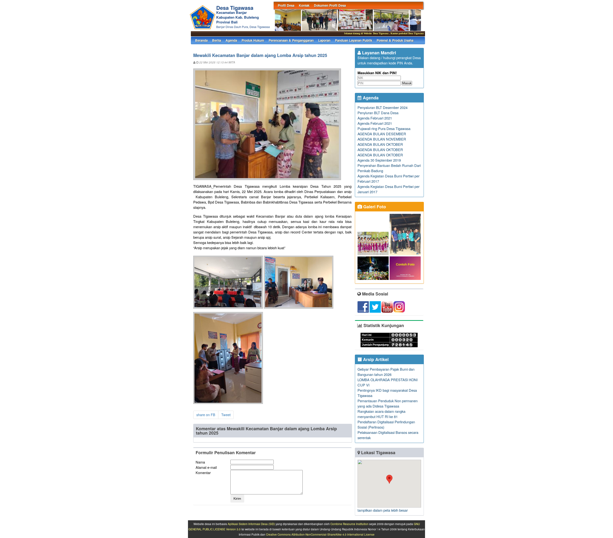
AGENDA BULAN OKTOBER (380, 144)
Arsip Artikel (375, 359)
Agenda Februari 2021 (375, 117)
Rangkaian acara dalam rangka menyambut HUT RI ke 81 (381, 414)
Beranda (201, 40)
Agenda (231, 40)
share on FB (205, 414)
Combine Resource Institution (349, 524)
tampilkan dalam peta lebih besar (383, 510)
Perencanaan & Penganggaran (291, 40)
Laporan (324, 40)
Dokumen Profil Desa (330, 5)
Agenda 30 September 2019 (379, 160)
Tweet (226, 414)
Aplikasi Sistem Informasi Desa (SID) (251, 524)
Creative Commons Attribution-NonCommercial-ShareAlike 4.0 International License (320, 534)
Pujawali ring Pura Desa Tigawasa (384, 128)
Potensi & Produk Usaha (395, 40)
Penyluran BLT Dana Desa (378, 112)
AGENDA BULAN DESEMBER (382, 133)
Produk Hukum (253, 40)
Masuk (407, 83)
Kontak (304, 5)
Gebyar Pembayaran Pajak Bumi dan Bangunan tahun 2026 (386, 372)
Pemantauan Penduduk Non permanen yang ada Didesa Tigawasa (388, 403)
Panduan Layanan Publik (353, 40)
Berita (216, 40)
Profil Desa (286, 5)
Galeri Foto (374, 207)
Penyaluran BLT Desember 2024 (383, 107)
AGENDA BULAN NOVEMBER (382, 139)
